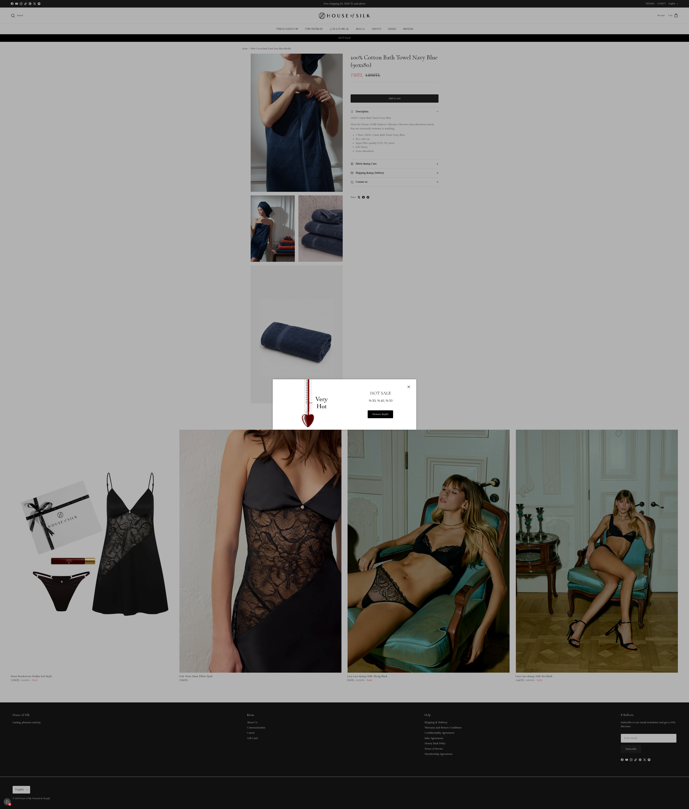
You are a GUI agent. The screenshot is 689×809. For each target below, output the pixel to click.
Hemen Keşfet (380, 414)
